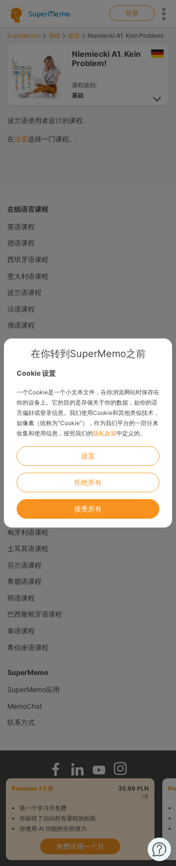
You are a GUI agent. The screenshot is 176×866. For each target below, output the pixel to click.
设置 (88, 456)
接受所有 (88, 509)
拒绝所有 (88, 482)
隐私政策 (104, 433)
